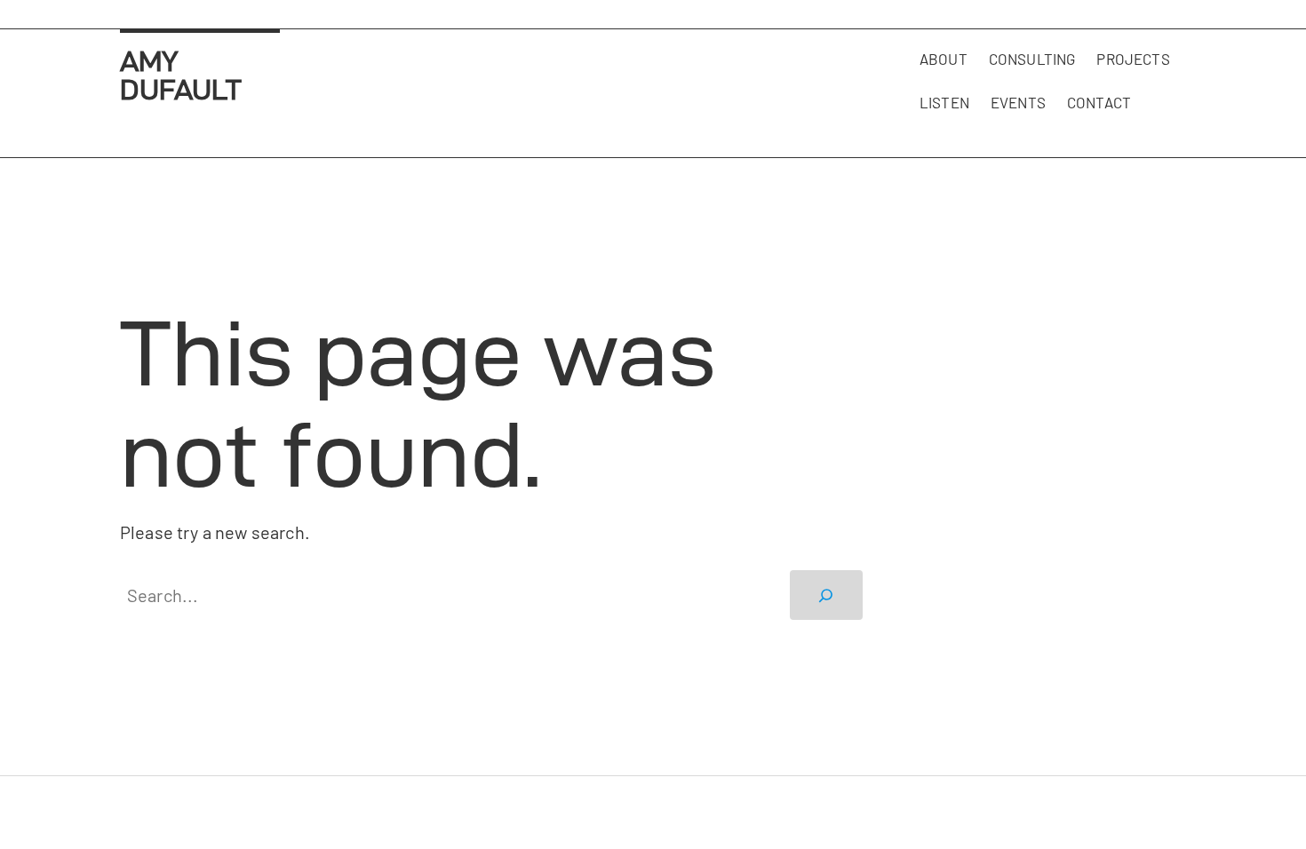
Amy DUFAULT (181, 75)
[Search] (826, 595)
